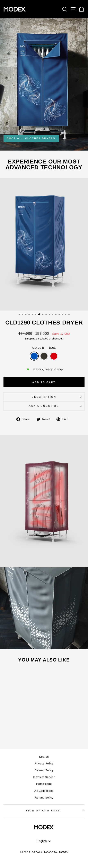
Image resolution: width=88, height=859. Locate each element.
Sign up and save (43, 810)
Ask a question (44, 405)
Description (44, 396)
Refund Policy (44, 770)
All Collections (44, 790)
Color (44, 347)
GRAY (44, 356)
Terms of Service (44, 777)
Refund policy (44, 797)
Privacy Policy (44, 763)
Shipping (30, 338)
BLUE (34, 356)
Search (44, 756)
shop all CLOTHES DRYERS (31, 138)
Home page (44, 783)
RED (54, 356)
